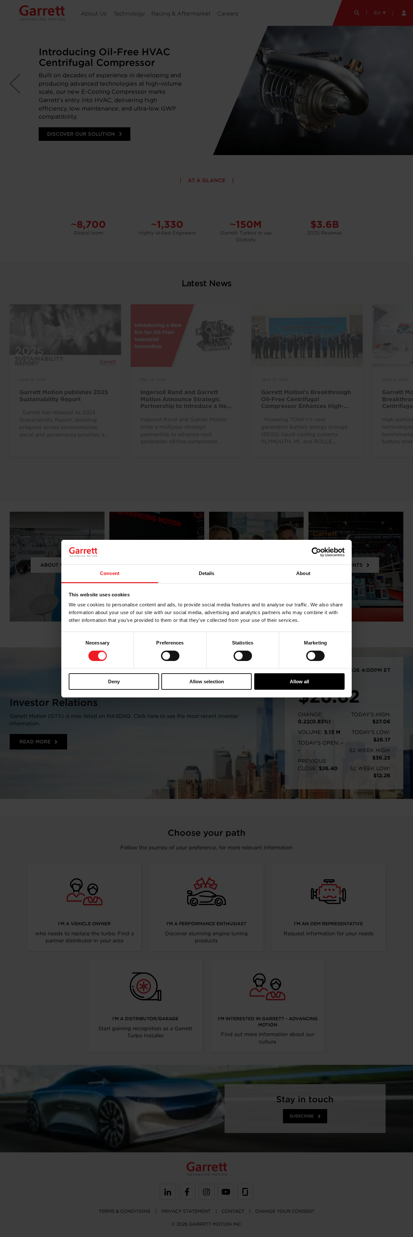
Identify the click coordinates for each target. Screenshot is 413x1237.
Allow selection (206, 681)
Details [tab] (207, 573)
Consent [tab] (109, 573)
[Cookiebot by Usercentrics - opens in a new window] (316, 552)
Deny (114, 681)
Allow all (299, 681)
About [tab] (303, 573)
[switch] (170, 656)
